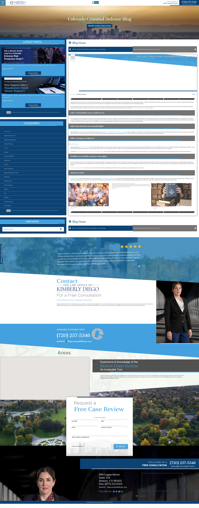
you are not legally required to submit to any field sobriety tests (90, 151)
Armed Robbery (8, 144)
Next (144, 256)
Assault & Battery (9, 156)
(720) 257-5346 (189, 1)
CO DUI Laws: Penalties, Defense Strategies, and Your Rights (163, 206)
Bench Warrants (8, 168)
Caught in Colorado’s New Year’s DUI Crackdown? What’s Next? (81, 206)
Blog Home (79, 43)
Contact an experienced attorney (77, 167)
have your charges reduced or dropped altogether (142, 108)
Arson (6, 148)
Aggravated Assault (9, 135)
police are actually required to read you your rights (116, 132)
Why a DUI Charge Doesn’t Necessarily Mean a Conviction (166, 56)
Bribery (6, 189)
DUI (193, 94)
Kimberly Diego (81, 94)
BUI (5, 193)
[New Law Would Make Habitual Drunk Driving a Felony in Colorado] (132, 186)
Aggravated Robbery (10, 139)
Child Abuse (7, 205)
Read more (33, 73)
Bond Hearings (8, 185)
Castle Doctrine (8, 201)
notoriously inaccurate (85, 147)
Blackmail (6, 177)
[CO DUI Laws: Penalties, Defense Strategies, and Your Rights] (173, 194)
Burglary (6, 197)
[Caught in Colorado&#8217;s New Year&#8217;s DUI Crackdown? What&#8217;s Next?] (90, 194)
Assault (6, 152)
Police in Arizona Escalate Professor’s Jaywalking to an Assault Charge (89, 49)
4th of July (7, 131)
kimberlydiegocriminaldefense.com (74, 341)
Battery (6, 164)
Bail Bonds (7, 160)
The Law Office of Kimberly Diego (108, 178)
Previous (55, 258)
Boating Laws (8, 181)
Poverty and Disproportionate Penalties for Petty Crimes (146, 49)
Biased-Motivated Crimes (11, 172)
